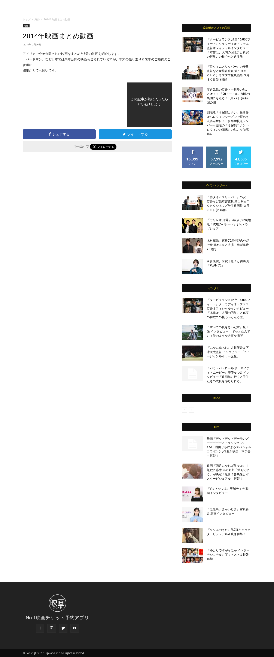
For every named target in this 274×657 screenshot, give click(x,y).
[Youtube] (74, 628)
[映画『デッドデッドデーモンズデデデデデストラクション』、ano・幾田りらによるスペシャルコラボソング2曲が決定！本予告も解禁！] (192, 443)
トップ (26, 19)
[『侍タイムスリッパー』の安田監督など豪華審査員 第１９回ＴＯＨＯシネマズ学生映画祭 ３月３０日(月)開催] (192, 71)
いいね (192, 148)
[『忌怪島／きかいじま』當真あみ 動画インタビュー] (192, 514)
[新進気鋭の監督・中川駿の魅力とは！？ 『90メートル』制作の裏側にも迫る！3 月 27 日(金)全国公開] (192, 94)
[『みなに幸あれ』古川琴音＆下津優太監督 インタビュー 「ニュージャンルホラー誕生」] (192, 353)
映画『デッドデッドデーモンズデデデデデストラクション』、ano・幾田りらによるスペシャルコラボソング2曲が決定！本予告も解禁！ (229, 447)
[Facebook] (40, 628)
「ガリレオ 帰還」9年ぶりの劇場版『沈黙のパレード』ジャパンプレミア (229, 224)
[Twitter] (63, 628)
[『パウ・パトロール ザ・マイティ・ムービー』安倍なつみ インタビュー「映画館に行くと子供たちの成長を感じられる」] (192, 373)
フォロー (216, 148)
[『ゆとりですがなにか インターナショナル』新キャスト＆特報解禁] (192, 555)
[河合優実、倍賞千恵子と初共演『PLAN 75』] (192, 266)
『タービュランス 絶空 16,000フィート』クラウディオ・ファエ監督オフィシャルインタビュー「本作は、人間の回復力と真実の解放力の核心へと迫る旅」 (228, 48)
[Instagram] (51, 628)
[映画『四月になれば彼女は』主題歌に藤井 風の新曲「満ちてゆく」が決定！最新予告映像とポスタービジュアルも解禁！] (192, 471)
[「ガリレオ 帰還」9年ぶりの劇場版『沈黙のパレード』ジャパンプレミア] (192, 225)
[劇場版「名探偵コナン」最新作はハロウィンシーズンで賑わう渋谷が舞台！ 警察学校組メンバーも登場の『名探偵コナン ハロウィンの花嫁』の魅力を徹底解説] (192, 117)
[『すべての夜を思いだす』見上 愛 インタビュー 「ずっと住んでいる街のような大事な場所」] (192, 332)
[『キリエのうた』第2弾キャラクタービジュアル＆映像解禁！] (192, 535)
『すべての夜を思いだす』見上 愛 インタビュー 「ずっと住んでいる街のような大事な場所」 (228, 331)
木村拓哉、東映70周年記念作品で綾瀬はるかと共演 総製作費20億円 (228, 245)
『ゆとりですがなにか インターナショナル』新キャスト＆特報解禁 (228, 555)
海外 (37, 19)
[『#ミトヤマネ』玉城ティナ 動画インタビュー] (192, 493)
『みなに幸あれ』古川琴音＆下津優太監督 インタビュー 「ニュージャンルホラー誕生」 (228, 352)
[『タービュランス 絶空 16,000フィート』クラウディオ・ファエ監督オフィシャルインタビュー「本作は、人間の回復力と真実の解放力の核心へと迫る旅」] (192, 44)
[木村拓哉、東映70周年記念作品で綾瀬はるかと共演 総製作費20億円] (192, 245)
